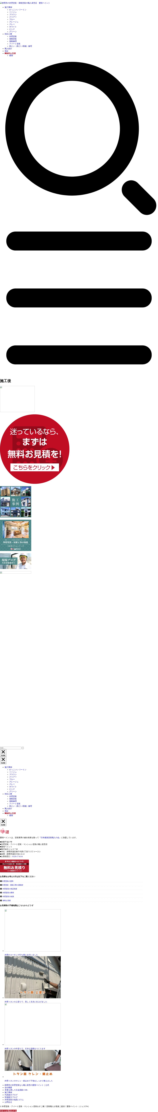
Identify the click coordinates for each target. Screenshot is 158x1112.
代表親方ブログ (11, 1095)
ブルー (12, 19)
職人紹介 (8, 49)
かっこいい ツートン (17, 10)
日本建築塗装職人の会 (50, 838)
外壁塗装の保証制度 (10, 889)
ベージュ (13, 12)
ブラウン (13, 15)
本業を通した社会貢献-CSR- (16, 1090)
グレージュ (14, 22)
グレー (12, 24)
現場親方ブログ (11, 1097)
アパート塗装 (14, 44)
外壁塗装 (13, 36)
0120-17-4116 (17, 856)
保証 (6, 51)
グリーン (13, 32)
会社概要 (8, 1087)
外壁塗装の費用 (8, 893)
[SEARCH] (79, 216)
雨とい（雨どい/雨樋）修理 (20, 46)
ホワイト (13, 27)
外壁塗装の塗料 (7, 881)
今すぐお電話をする (8, 1111)
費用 (11, 55)
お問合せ (8, 1102)
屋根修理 (13, 41)
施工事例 (8, 7)
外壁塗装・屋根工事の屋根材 (12, 885)
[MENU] (79, 375)
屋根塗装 (13, 39)
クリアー (13, 17)
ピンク (12, 29)
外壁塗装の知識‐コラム (14, 1100)
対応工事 (8, 34)
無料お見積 (7, 900)
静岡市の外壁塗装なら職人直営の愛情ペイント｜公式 (27, 1085)
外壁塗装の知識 (8, 896)
